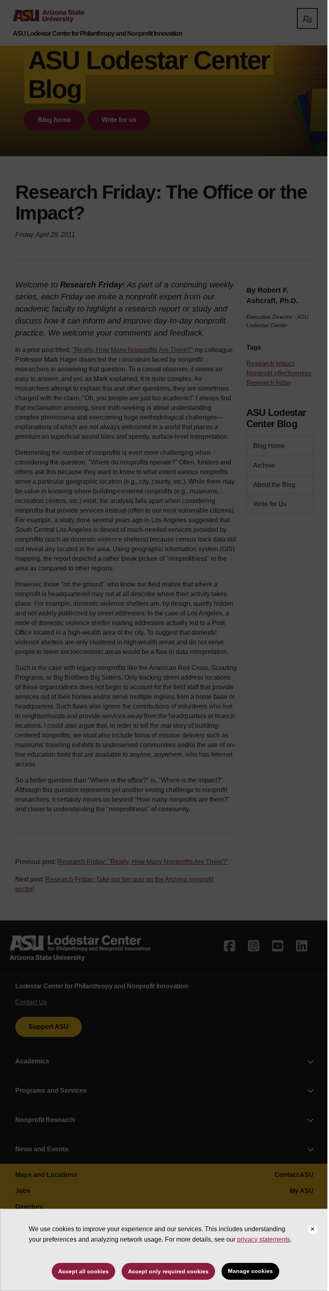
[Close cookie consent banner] (312, 1229)
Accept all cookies (83, 1271)
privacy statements (263, 1239)
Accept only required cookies (168, 1271)
